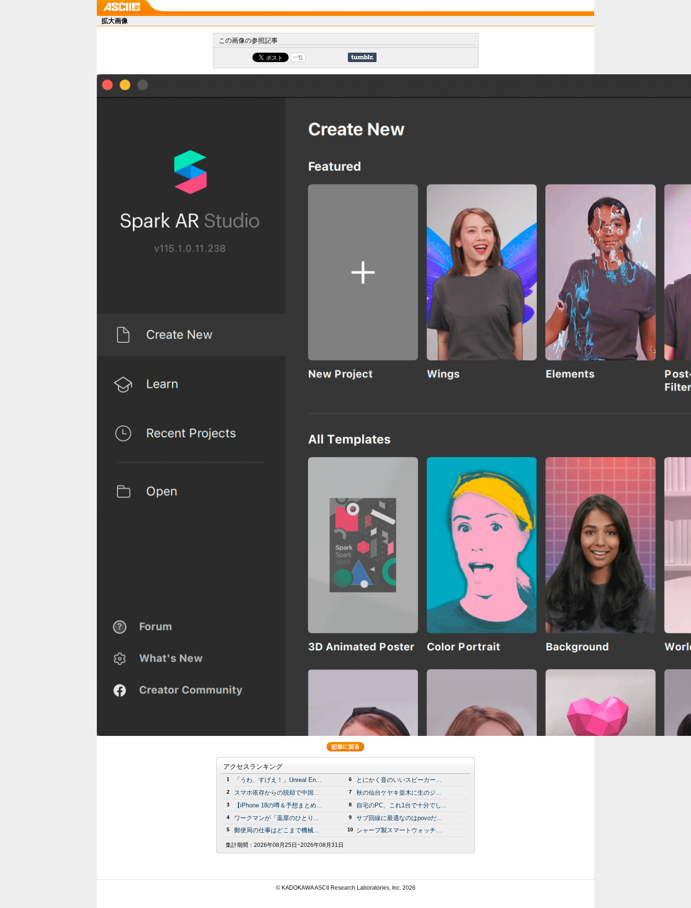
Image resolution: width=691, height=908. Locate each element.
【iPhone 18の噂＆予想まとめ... (278, 805)
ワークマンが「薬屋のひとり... (276, 817)
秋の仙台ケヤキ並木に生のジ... (398, 792)
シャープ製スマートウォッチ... (398, 830)
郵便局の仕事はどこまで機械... (276, 830)
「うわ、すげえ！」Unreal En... (278, 779)
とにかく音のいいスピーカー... (398, 779)
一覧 (298, 57)
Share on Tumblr (362, 57)
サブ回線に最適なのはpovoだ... (399, 817)
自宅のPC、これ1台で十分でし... (401, 805)
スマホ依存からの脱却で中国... (276, 792)
